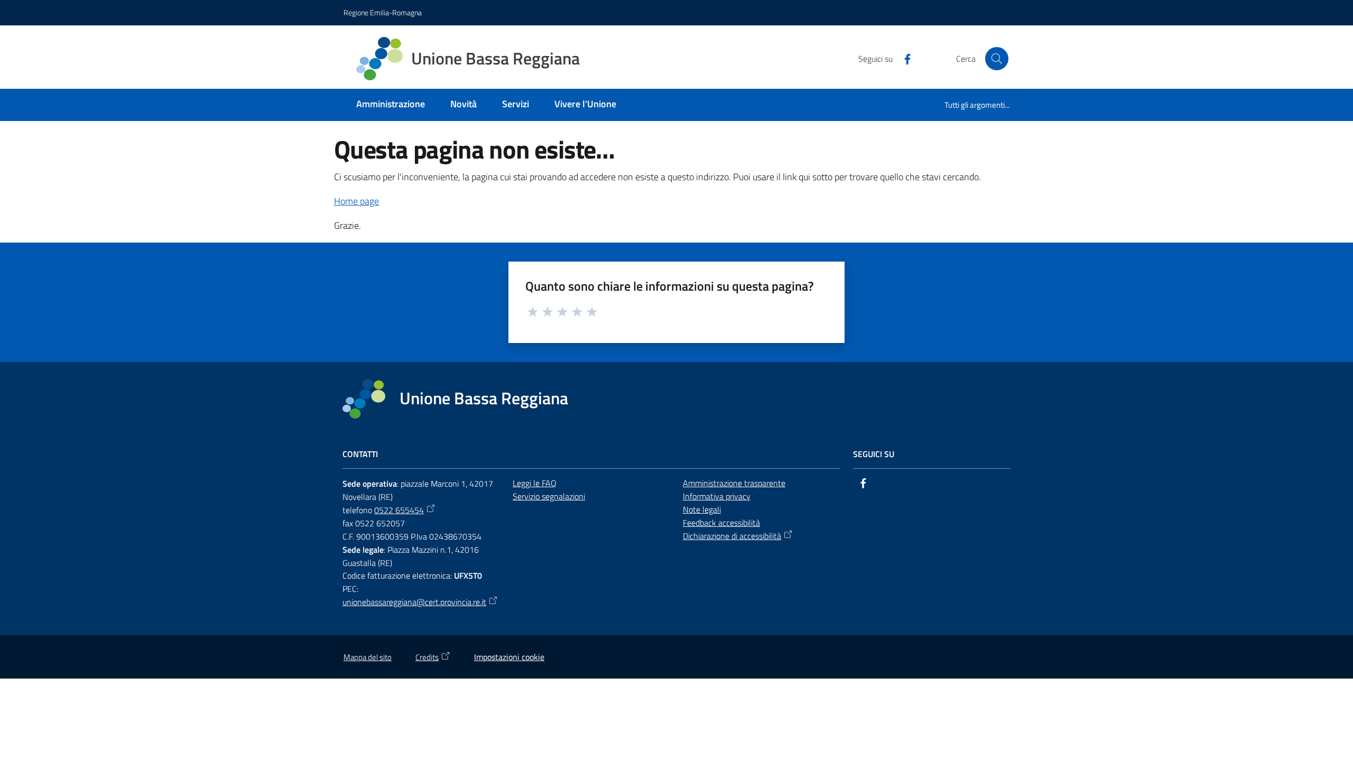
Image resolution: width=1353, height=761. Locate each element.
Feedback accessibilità (721, 522)
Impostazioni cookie (509, 657)
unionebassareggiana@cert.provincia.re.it (414, 602)
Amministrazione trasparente (734, 483)
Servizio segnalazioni (549, 496)
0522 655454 (399, 510)
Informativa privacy (716, 496)
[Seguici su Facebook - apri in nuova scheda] (903, 58)
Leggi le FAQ (535, 483)
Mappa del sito (368, 657)
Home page (356, 201)
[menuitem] (391, 105)
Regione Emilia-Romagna (383, 12)
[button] (996, 58)
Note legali (702, 509)
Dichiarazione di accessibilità (732, 536)
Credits (427, 657)
